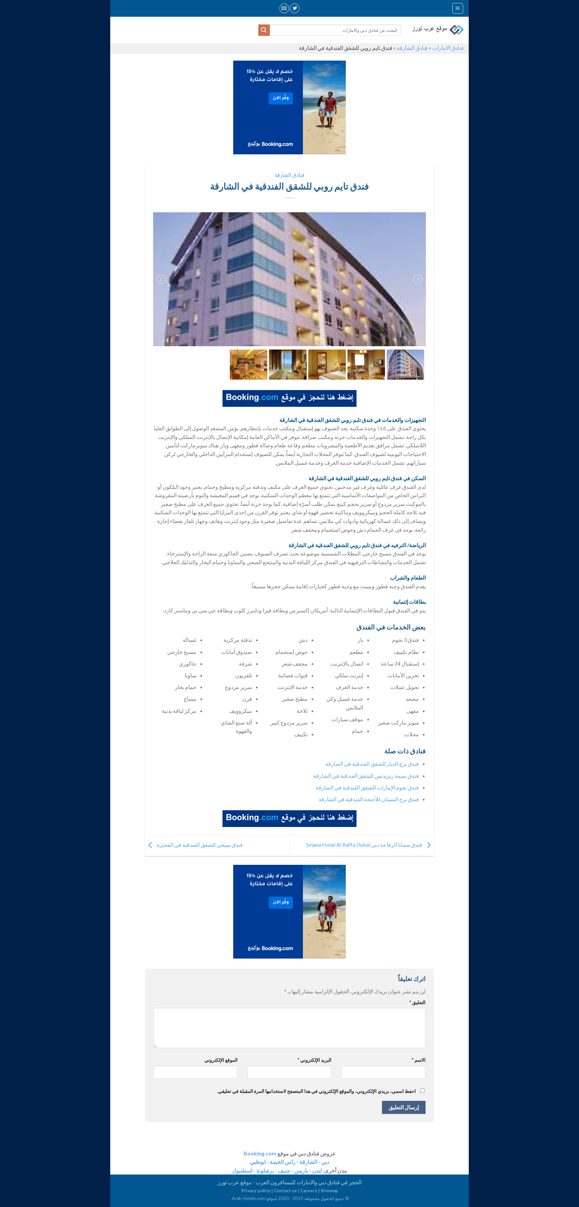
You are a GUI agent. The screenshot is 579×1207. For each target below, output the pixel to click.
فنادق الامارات (448, 48)
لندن (317, 1170)
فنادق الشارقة (412, 48)
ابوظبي (258, 1161)
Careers (308, 1190)
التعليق (417, 1002)
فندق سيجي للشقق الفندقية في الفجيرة (199, 845)
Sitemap (329, 1190)
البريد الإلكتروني (314, 1060)
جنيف (284, 1170)
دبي (325, 1161)
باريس (301, 1170)
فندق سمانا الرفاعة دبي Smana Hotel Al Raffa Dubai (364, 845)
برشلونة (265, 1170)
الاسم (419, 1060)
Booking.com (260, 1153)
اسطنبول (242, 1170)
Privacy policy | (257, 1190)
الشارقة (308, 1161)
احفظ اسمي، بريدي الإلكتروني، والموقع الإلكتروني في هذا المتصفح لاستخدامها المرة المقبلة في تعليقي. (316, 1091)
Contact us (285, 1190)
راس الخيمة (283, 1161)
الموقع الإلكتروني (221, 1060)
